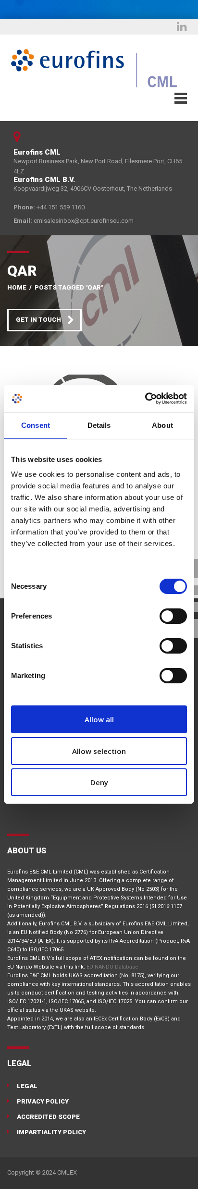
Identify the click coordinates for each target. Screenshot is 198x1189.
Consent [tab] (35, 425)
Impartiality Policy (51, 1132)
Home (16, 287)
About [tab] (162, 425)
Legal (27, 1086)
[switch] (173, 616)
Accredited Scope (48, 1116)
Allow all (99, 719)
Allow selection (99, 751)
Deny (99, 782)
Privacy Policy (43, 1101)
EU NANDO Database (112, 967)
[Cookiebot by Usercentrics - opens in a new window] (145, 398)
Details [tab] (99, 425)
